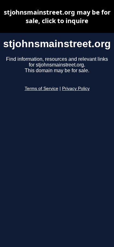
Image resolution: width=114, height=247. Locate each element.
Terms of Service (41, 88)
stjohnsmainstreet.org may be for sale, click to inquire (57, 16)
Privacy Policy (76, 88)
